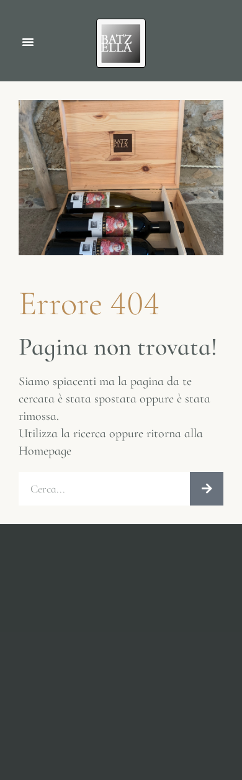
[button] (28, 41)
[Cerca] (206, 489)
